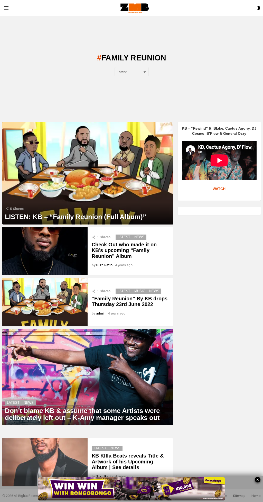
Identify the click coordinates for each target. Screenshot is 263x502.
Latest (124, 237)
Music (139, 291)
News (139, 237)
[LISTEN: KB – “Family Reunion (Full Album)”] (87, 173)
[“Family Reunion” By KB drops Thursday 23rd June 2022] (45, 302)
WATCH (219, 189)
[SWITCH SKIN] (259, 8)
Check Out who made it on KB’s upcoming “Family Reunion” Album (124, 250)
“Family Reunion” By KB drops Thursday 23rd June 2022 (129, 301)
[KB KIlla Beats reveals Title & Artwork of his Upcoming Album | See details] (45, 462)
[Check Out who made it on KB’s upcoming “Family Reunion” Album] (45, 251)
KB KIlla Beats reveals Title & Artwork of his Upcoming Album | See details (128, 461)
